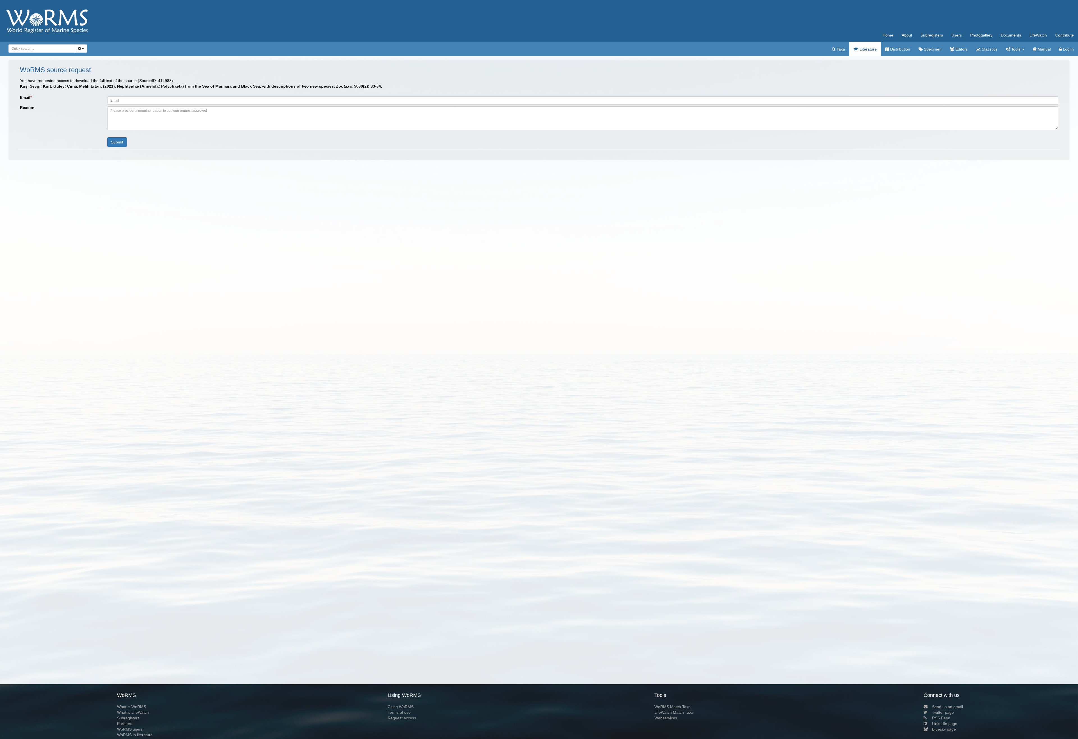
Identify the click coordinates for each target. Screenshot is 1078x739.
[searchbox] (40, 49)
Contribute (1064, 35)
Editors (961, 49)
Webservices (665, 718)
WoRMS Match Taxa (672, 706)
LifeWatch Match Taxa (673, 712)
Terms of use (399, 712)
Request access (402, 718)
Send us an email (947, 706)
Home (888, 35)
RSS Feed (941, 718)
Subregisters (932, 35)
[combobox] (41, 48)
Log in (1068, 49)
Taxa (840, 49)
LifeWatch (1038, 35)
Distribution (899, 49)
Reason (27, 107)
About (907, 35)
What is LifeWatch (133, 712)
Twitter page (943, 712)
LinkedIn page (944, 723)
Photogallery (981, 35)
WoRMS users (130, 729)
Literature (867, 49)
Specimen (932, 49)
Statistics (989, 49)
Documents (1011, 35)
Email (26, 97)
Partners (124, 723)
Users (956, 35)
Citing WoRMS (401, 706)
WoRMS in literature (135, 735)
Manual (1043, 49)
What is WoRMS (131, 706)
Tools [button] (1016, 49)
